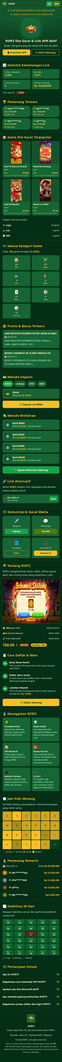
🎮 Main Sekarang (45, 52)
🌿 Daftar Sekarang (31, 702)
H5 (49, 4)
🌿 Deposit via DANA (31, 404)
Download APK (35, 1035)
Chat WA (45, 531)
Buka (53, 499)
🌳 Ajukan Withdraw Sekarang (31, 470)
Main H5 (23, 1035)
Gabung (16, 531)
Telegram (47, 1035)
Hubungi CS (45, 553)
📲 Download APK (16, 52)
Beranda (14, 1035)
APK (57, 4)
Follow (16, 553)
